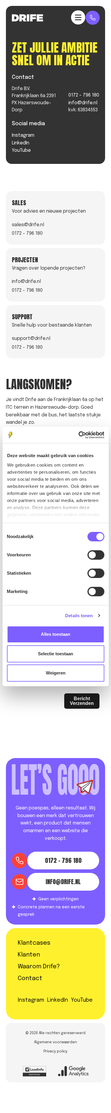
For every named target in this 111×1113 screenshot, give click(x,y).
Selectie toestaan (55, 653)
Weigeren (55, 672)
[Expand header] (78, 17)
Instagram (23, 135)
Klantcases (34, 943)
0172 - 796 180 (83, 95)
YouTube (21, 150)
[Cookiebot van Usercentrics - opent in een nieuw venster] (79, 435)
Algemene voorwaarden (55, 1042)
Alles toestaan (55, 634)
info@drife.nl (82, 102)
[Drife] (27, 18)
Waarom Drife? (39, 967)
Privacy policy (55, 1051)
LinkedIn (20, 143)
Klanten (29, 955)
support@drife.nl (31, 338)
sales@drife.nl (28, 224)
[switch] (95, 555)
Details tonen (79, 615)
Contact (30, 978)
